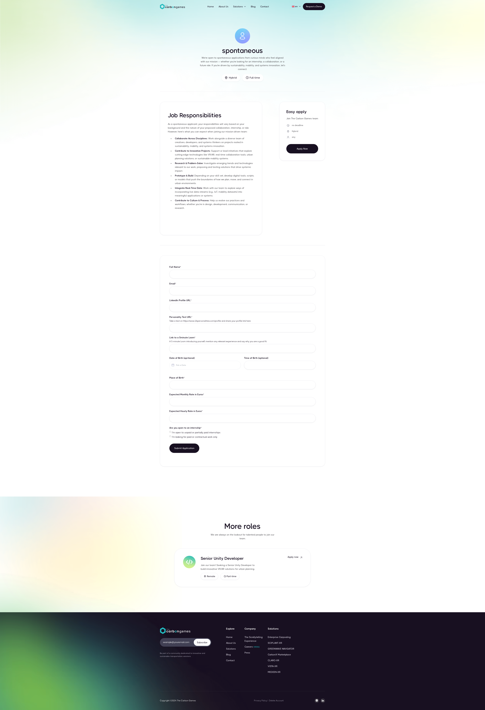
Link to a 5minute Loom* (182, 337)
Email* (172, 283)
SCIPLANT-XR (275, 643)
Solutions (231, 649)
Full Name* (175, 267)
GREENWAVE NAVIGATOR (281, 649)
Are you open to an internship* (185, 428)
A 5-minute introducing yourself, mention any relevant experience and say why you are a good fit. (218, 341)
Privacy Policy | (261, 700)
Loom (183, 341)
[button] (239, 6)
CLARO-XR (273, 660)
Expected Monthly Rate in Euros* (186, 394)
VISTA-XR (272, 666)
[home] (172, 7)
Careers (252, 647)
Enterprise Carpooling (279, 637)
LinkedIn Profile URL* (180, 300)
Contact (264, 6)
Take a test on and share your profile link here (210, 321)
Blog (253, 6)
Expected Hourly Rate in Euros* (185, 411)
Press (247, 652)
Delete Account (276, 700)
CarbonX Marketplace (279, 654)
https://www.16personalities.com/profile (202, 321)
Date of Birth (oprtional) (182, 358)
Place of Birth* (176, 377)
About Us (223, 6)
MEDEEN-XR (274, 672)
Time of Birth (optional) (256, 358)
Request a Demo (314, 6)
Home (210, 6)
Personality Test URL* (180, 317)
